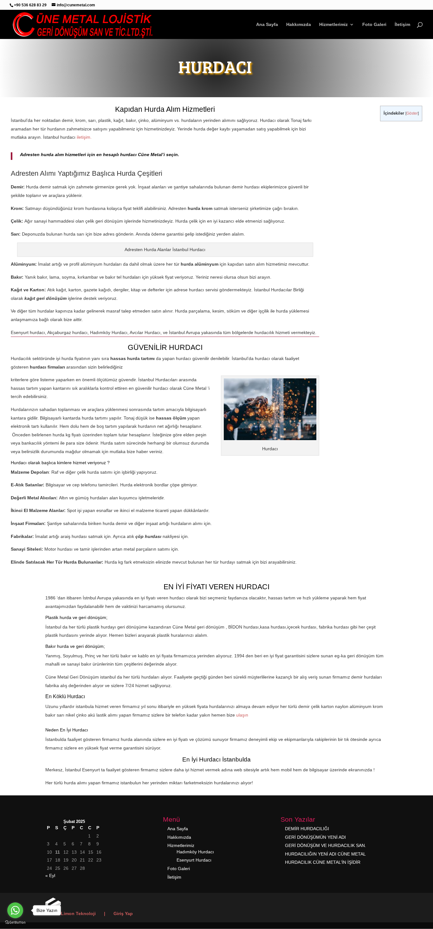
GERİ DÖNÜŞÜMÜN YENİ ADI (315, 837)
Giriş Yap (123, 913)
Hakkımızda (298, 24)
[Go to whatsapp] (15, 910)
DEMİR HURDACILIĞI (307, 828)
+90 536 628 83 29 (30, 5)
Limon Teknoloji (78, 913)
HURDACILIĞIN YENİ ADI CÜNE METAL (325, 853)
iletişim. (84, 137)
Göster (412, 113)
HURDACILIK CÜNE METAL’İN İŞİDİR (322, 862)
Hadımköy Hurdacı (195, 851)
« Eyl (50, 875)
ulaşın (242, 714)
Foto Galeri (374, 24)
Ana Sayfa (267, 24)
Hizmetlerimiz (333, 24)
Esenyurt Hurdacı (194, 860)
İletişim (402, 24)
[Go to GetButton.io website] (15, 922)
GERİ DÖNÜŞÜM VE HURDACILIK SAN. (325, 845)
